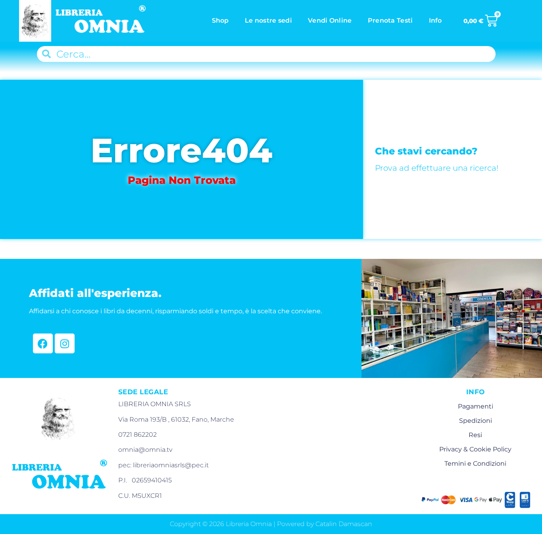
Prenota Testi (390, 20)
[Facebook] (43, 343)
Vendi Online (330, 20)
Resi (475, 435)
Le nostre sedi (268, 20)
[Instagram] (65, 343)
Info (435, 20)
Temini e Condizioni (475, 463)
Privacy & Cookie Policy (475, 449)
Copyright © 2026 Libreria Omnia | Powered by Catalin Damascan (271, 524)
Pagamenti (475, 406)
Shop (220, 20)
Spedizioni (475, 420)
